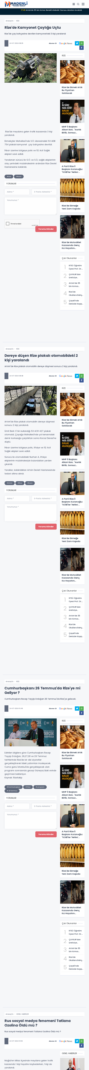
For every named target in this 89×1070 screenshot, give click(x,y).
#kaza (18, 176)
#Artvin (9, 483)
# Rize (27, 787)
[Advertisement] (31, 107)
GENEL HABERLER (22, 1014)
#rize (9, 176)
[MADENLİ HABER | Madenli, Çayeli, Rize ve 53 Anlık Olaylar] (16, 4)
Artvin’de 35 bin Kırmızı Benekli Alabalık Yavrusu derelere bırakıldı (51, 10)
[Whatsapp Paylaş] (81, 43)
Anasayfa (9, 21)
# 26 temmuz (12, 791)
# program (40, 787)
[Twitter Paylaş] (77, 43)
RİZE (17, 21)
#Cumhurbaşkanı (13, 787)
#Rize (20, 483)
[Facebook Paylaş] (81, 48)
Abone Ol (53, 43)
